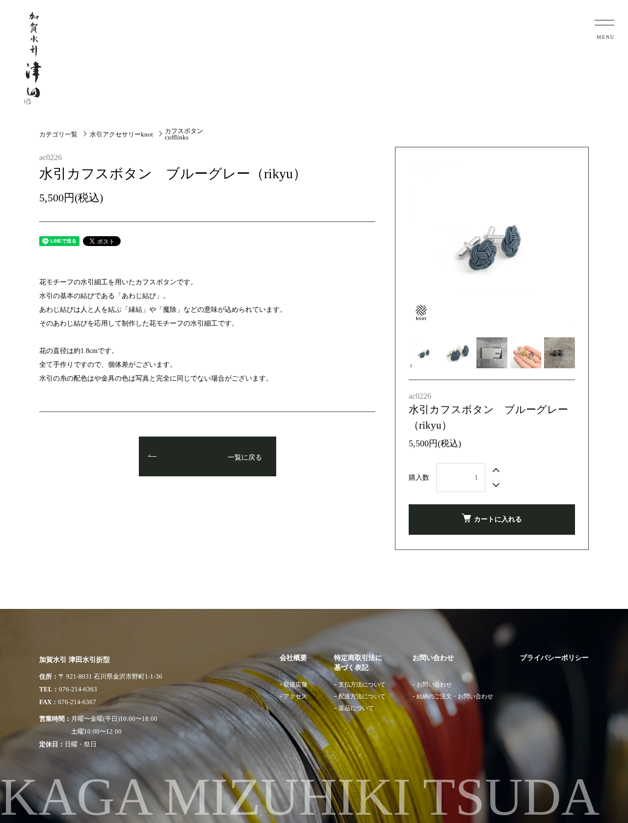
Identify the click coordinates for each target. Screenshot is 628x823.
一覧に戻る (245, 457)
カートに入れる (498, 519)
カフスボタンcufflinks (184, 134)
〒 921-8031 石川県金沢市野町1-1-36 (110, 676)
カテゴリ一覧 (58, 134)
